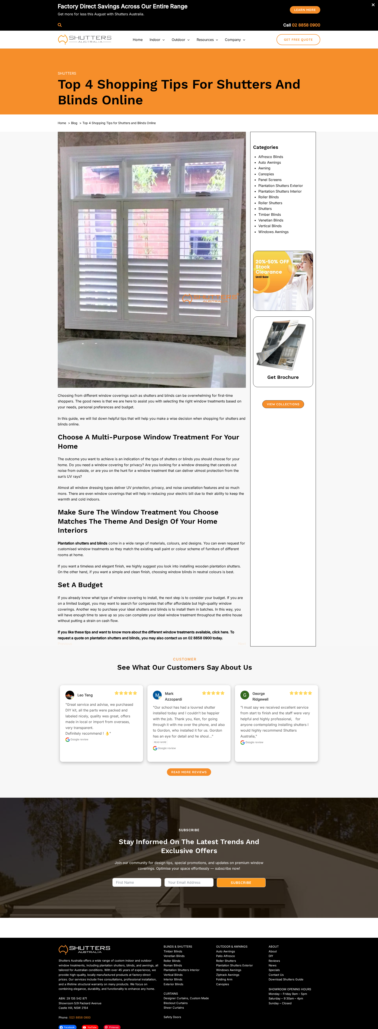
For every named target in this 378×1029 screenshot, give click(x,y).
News (272, 965)
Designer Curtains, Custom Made (186, 998)
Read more (160, 742)
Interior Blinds (173, 979)
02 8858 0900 (306, 25)
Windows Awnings (273, 232)
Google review (79, 739)
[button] (305, 10)
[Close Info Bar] (373, 5)
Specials (274, 970)
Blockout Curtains (176, 1003)
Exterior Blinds (173, 984)
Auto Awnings (269, 162)
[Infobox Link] (283, 352)
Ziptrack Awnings (227, 974)
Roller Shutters (270, 203)
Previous (65, 643)
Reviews (274, 960)
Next (242, 643)
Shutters (67, 73)
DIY (271, 956)
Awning (264, 168)
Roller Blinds (268, 197)
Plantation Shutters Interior (280, 191)
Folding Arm (224, 979)
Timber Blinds (269, 214)
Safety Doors (172, 1017)
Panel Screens (270, 179)
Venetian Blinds (270, 220)
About (273, 951)
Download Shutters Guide (286, 979)
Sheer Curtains (174, 1007)
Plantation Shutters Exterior (280, 185)
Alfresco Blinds (270, 157)
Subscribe (241, 882)
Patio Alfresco (225, 956)
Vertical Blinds (270, 226)
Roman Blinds (173, 965)
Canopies (266, 174)
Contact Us (276, 974)
